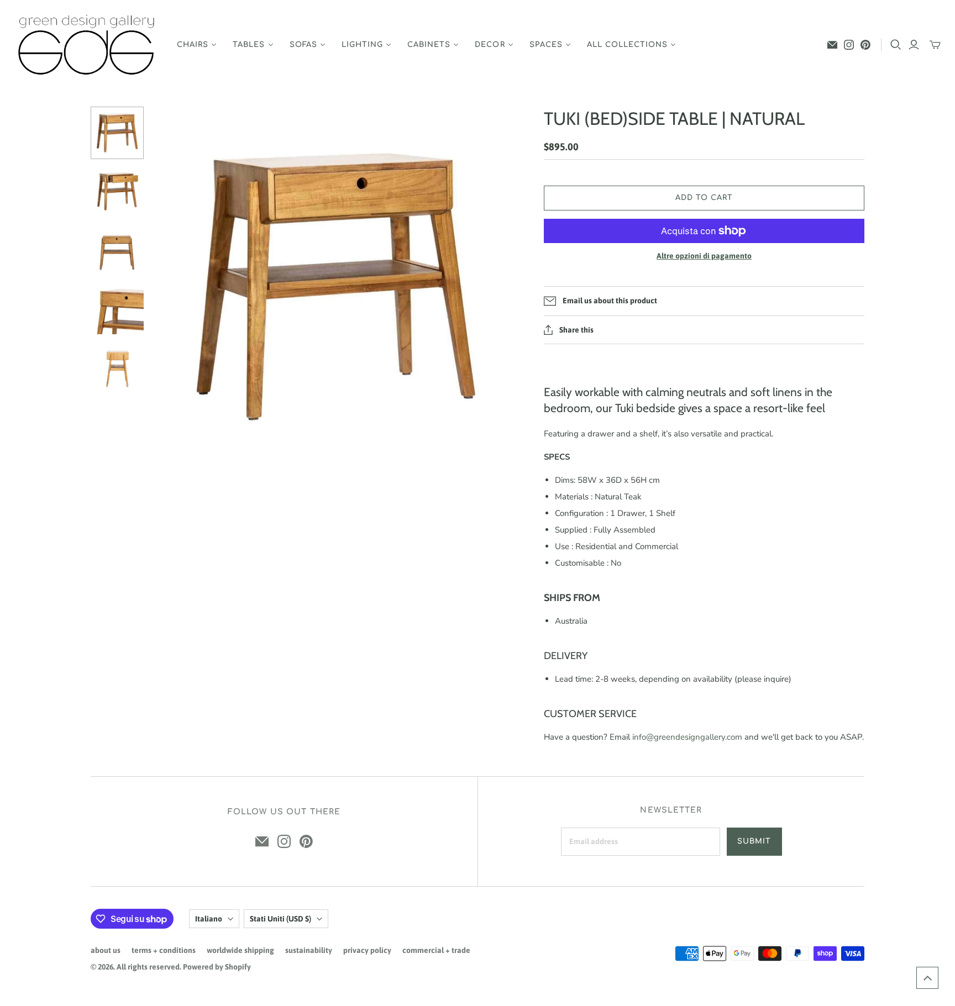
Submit (754, 841)
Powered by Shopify (217, 966)
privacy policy (367, 950)
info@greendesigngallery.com (687, 736)
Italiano (208, 918)
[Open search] (895, 44)
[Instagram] (849, 45)
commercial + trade (436, 950)
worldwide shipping (240, 950)
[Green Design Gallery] (87, 45)
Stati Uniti (280, 918)
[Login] (914, 45)
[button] (927, 977)
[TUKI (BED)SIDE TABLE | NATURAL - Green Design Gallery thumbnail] (117, 133)
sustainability (308, 950)
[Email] (832, 45)
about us (105, 950)
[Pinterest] (865, 45)
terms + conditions (164, 950)
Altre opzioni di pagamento (704, 255)
